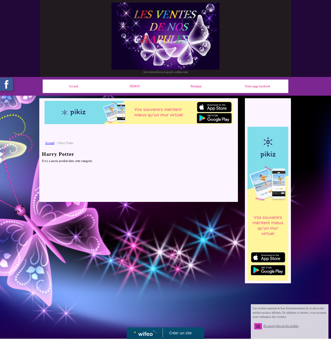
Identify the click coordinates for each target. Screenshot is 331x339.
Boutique (196, 86)
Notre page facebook (257, 86)
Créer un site (180, 332)
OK (258, 326)
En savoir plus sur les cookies (281, 326)
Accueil (73, 86)
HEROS (135, 86)
